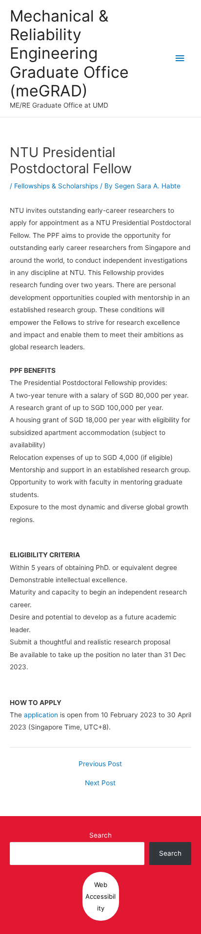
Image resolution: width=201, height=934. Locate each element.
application (41, 715)
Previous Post (100, 764)
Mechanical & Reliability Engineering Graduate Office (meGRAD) (69, 53)
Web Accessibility (100, 896)
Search (100, 835)
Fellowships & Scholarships (56, 186)
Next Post (100, 783)
